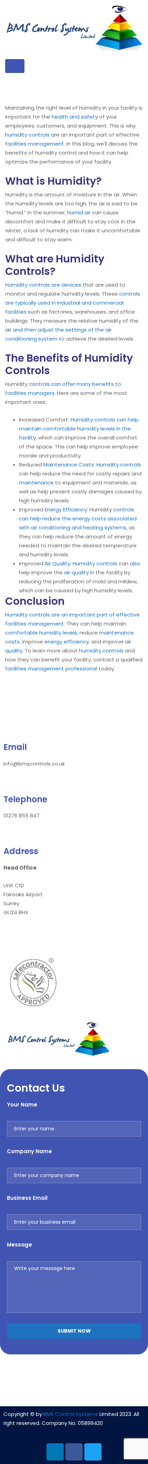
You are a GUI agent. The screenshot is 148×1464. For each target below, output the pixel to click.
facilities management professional (51, 668)
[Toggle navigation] (14, 66)
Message (19, 1244)
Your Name (22, 1104)
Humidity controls (118, 464)
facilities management (34, 143)
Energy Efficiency (66, 509)
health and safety (75, 116)
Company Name (29, 1151)
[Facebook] (74, 1452)
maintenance (36, 482)
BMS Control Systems (70, 1414)
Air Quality (57, 563)
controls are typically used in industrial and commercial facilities (72, 302)
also (135, 563)
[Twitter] (93, 1452)
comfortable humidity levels (41, 632)
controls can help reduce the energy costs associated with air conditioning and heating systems (78, 518)
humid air (79, 212)
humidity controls (27, 134)
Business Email (27, 1198)
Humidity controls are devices (43, 284)
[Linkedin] (55, 1452)
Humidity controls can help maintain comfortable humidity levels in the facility (79, 428)
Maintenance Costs (68, 464)
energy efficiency (66, 641)
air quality (76, 572)
